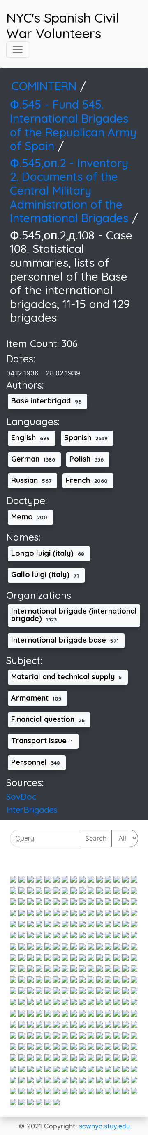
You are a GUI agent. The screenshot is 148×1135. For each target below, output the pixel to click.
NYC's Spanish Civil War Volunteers (62, 25)
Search (95, 838)
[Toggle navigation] (17, 49)
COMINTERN (46, 86)
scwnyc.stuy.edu (104, 1126)
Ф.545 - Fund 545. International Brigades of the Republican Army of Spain (73, 125)
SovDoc (21, 797)
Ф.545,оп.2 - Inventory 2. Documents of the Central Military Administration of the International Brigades (71, 190)
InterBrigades (31, 810)
